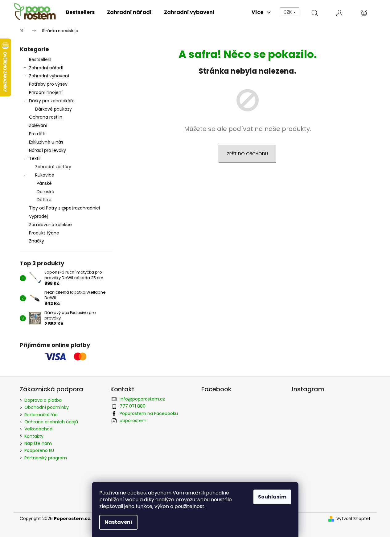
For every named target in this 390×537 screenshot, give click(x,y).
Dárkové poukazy (53, 109)
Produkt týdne (44, 233)
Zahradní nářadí (46, 68)
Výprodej (38, 216)
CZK (288, 12)
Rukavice (44, 175)
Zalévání (38, 125)
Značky (36, 241)
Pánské (44, 183)
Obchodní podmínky (46, 407)
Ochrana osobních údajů (51, 422)
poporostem (133, 420)
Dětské (44, 200)
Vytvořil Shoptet (353, 519)
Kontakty (33, 436)
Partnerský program (45, 458)
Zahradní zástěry (53, 167)
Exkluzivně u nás (46, 142)
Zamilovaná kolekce (50, 225)
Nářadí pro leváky (47, 150)
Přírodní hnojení (46, 92)
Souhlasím (272, 496)
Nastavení (118, 522)
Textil (34, 158)
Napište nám (38, 443)
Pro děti (37, 134)
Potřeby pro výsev (48, 84)
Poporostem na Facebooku (149, 413)
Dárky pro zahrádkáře (52, 101)
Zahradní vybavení (49, 76)
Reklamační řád (41, 415)
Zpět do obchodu (247, 154)
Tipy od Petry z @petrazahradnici (64, 208)
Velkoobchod (38, 429)
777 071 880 (133, 406)
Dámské (45, 192)
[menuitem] (80, 12)
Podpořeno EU (39, 450)
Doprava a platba (43, 400)
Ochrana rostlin (45, 117)
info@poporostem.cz (142, 399)
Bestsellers (40, 59)
